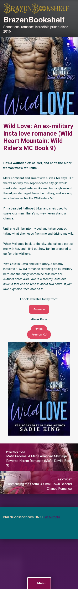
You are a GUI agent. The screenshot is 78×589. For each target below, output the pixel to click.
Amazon (39, 309)
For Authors (51, 517)
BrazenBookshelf (33, 19)
